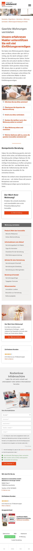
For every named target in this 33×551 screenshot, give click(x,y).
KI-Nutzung (22, 537)
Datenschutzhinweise (25, 449)
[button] (30, 5)
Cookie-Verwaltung (16, 540)
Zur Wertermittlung (16, 213)
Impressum (24, 533)
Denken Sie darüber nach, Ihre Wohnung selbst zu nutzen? (14, 121)
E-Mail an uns (6, 490)
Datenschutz (6, 533)
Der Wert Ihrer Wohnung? (11, 196)
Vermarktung (12, 548)
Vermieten (19, 19)
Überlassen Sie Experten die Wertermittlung (14, 108)
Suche (4, 548)
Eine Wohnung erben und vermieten (13, 129)
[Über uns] (20, 545)
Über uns (21, 548)
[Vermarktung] (12, 545)
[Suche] (4, 545)
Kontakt (29, 548)
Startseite (4, 19)
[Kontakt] (29, 545)
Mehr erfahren (6, 506)
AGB (15, 533)
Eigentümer (12, 19)
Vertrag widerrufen (10, 537)
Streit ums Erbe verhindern (14, 115)
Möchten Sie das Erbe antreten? (16, 102)
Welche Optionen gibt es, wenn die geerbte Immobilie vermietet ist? (16, 136)
